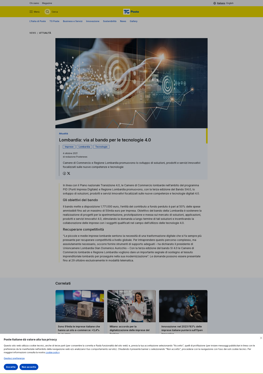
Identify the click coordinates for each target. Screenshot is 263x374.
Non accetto (29, 367)
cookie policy (52, 352)
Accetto (11, 367)
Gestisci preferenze (14, 358)
